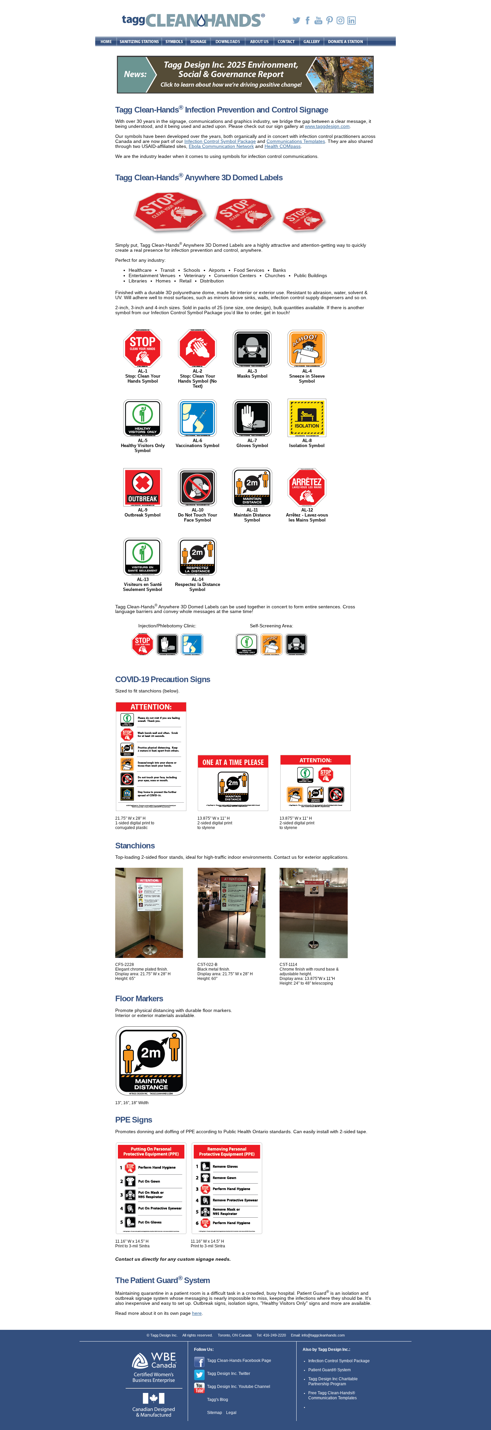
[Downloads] (228, 41)
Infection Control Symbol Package (220, 141)
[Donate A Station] (345, 41)
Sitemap (214, 1413)
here (197, 1313)
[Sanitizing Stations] (139, 41)
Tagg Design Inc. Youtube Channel (238, 1387)
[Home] (106, 41)
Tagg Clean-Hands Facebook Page (239, 1361)
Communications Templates (296, 141)
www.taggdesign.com (327, 126)
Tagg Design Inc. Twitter (228, 1374)
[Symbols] (174, 41)
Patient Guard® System (329, 1370)
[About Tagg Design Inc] (260, 41)
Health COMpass (283, 146)
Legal (231, 1413)
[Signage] (198, 41)
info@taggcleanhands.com (323, 1335)
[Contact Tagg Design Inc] (287, 41)
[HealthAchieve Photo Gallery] (312, 41)
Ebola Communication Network (221, 146)
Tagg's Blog (217, 1400)
